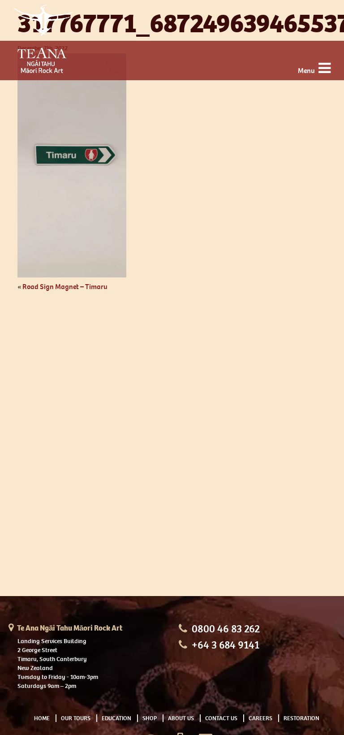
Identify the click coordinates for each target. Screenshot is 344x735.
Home (42, 718)
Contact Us (221, 718)
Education (116, 718)
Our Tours (75, 718)
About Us (181, 718)
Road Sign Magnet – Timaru (65, 286)
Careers (260, 718)
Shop (149, 718)
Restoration (301, 718)
